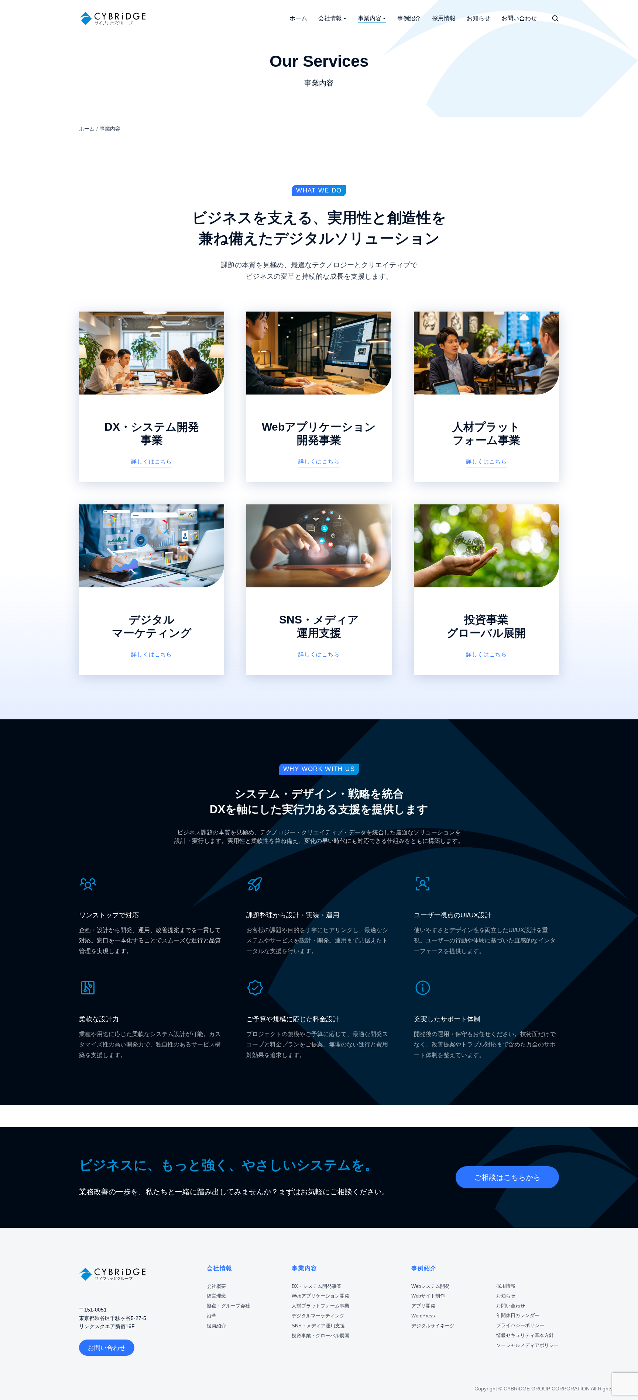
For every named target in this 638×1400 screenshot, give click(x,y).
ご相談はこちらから (507, 1177)
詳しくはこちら (151, 461)
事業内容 (304, 1268)
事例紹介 (424, 1268)
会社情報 (219, 1268)
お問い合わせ (107, 1347)
